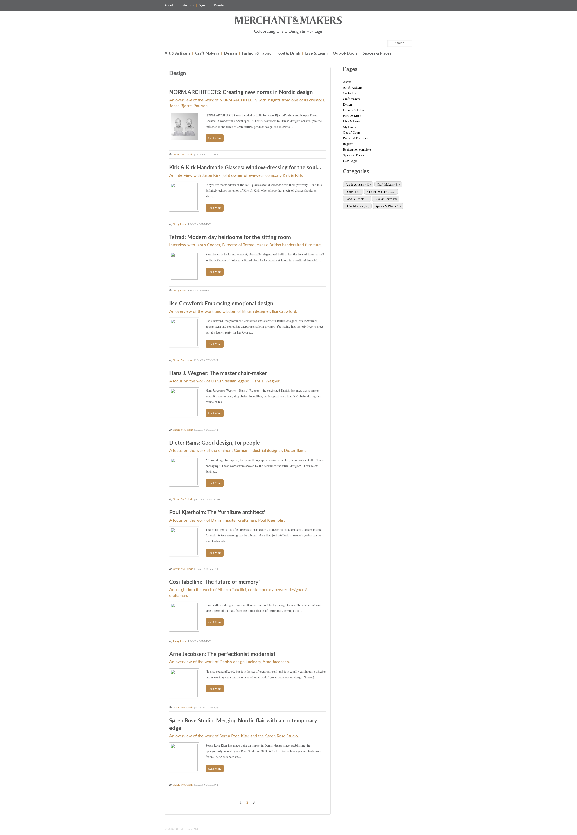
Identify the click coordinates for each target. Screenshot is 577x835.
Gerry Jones (179, 224)
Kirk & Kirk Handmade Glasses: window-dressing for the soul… (245, 167)
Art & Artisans (177, 53)
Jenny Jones (179, 640)
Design (230, 53)
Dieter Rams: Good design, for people (214, 443)
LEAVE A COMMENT (206, 154)
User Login (350, 161)
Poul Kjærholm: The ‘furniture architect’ (217, 512)
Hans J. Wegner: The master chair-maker (218, 373)
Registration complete (357, 149)
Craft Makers (207, 53)
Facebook (399, 5)
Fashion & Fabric (256, 53)
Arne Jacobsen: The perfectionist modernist (222, 654)
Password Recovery (355, 138)
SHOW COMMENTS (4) (207, 499)
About (169, 5)
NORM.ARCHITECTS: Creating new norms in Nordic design (241, 92)
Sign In (203, 5)
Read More (214, 138)
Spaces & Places (377, 53)
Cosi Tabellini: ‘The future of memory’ (214, 582)
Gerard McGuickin (183, 154)
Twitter (408, 5)
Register (219, 5)
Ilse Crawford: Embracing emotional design (221, 303)
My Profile (350, 127)
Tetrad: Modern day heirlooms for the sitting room (230, 237)
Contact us (186, 5)
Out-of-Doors (345, 53)
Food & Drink (288, 53)
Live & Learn (316, 53)
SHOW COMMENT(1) (206, 707)
